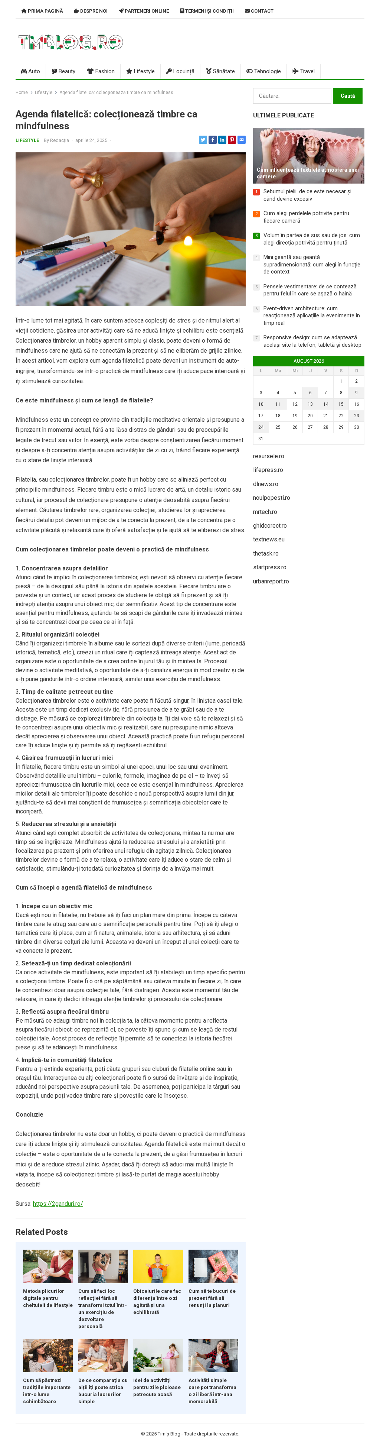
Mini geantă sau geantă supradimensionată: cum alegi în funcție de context (311, 264)
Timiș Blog (169, 1434)
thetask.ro (266, 553)
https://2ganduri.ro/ (58, 1203)
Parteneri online (146, 11)
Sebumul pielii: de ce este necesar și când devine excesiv (307, 195)
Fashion (104, 71)
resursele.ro (268, 456)
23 (356, 415)
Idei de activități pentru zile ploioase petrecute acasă (157, 1387)
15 (341, 404)
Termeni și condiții (209, 11)
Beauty (66, 71)
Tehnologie (267, 71)
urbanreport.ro (271, 581)
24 (260, 427)
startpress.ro (269, 567)
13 (310, 404)
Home (22, 92)
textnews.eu (269, 539)
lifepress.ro (268, 469)
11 (278, 404)
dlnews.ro (265, 484)
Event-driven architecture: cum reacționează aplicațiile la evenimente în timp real (311, 315)
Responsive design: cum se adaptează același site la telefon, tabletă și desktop (312, 341)
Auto (33, 71)
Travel (307, 71)
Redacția (59, 140)
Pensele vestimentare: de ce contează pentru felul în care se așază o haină (310, 290)
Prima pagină (45, 11)
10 (260, 404)
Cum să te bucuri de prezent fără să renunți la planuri (212, 1298)
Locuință (183, 71)
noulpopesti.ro (271, 497)
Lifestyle (143, 71)
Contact (261, 11)
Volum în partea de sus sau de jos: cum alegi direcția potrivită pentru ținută (311, 239)
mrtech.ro (265, 511)
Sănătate (223, 71)
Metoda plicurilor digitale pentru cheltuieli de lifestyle (48, 1298)
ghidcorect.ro (270, 525)
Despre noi (93, 11)
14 (325, 404)
